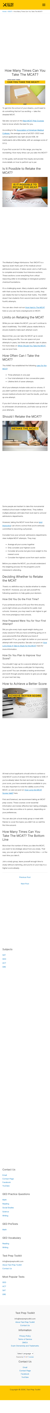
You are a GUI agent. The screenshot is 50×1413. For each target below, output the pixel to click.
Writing (5, 1216)
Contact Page (8, 1179)
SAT (4, 955)
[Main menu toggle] (44, 5)
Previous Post (25, 877)
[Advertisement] (25, 40)
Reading (5, 1204)
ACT (4, 963)
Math (4, 1200)
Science (5, 1212)
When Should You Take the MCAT (32, 346)
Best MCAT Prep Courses (33, 121)
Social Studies (8, 1208)
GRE (4, 967)
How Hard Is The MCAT (35, 307)
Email (4, 1175)
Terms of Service (25, 1339)
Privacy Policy (25, 1336)
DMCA (25, 1342)
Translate (31, 1357)
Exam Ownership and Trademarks (25, 1346)
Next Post (25, 884)
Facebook (6, 1182)
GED (4, 959)
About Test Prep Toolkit (12, 1265)
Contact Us (7, 1268)
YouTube (5, 1186)
